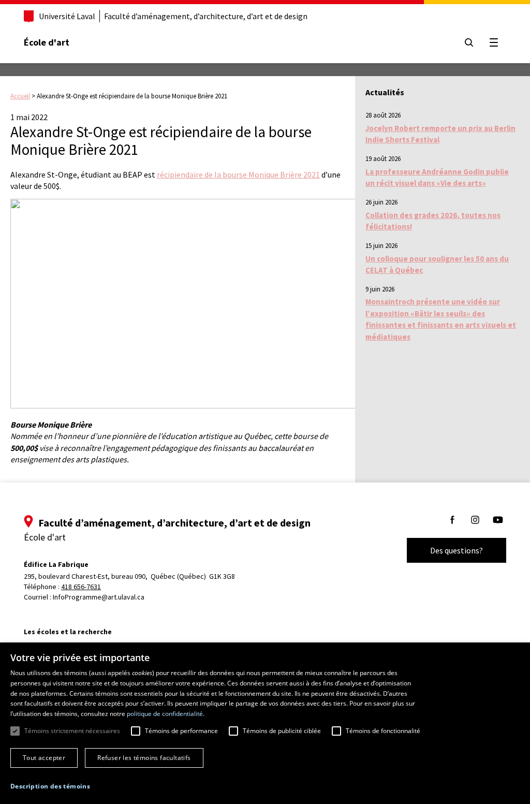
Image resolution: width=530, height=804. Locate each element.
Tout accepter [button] (44, 757)
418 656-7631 (81, 586)
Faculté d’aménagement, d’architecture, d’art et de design (205, 16)
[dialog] (265, 723)
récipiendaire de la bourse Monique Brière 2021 (238, 174)
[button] (50, 786)
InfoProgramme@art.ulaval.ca (98, 597)
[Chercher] (469, 42)
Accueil (20, 96)
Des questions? (456, 550)
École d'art (46, 42)
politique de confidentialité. (165, 713)
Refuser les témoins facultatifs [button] (143, 757)
